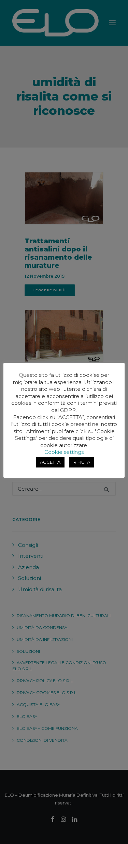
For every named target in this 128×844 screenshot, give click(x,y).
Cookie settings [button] (64, 452)
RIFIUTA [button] (81, 462)
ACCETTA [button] (50, 462)
